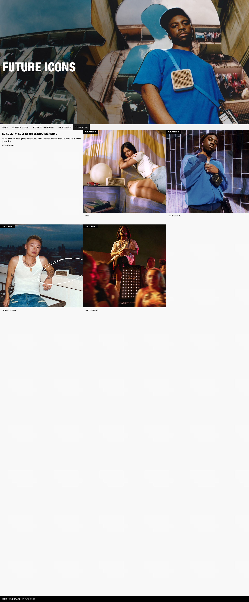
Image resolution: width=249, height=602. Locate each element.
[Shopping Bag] (238, 12)
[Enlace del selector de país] (242, 5)
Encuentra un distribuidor (228, 5)
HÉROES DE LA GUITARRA (43, 127)
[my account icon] (234, 12)
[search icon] (230, 12)
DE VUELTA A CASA (20, 127)
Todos (5, 127)
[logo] (10, 10)
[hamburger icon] (242, 12)
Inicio (4, 599)
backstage (14, 599)
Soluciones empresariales (195, 5)
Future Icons (81, 127)
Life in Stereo (64, 127)
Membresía (211, 5)
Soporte (222, 12)
